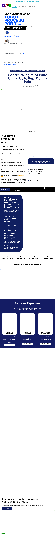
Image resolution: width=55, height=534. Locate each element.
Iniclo (14, 6)
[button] (1, 421)
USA (19, 6)
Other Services (32, 6)
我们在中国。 (24, 6)
